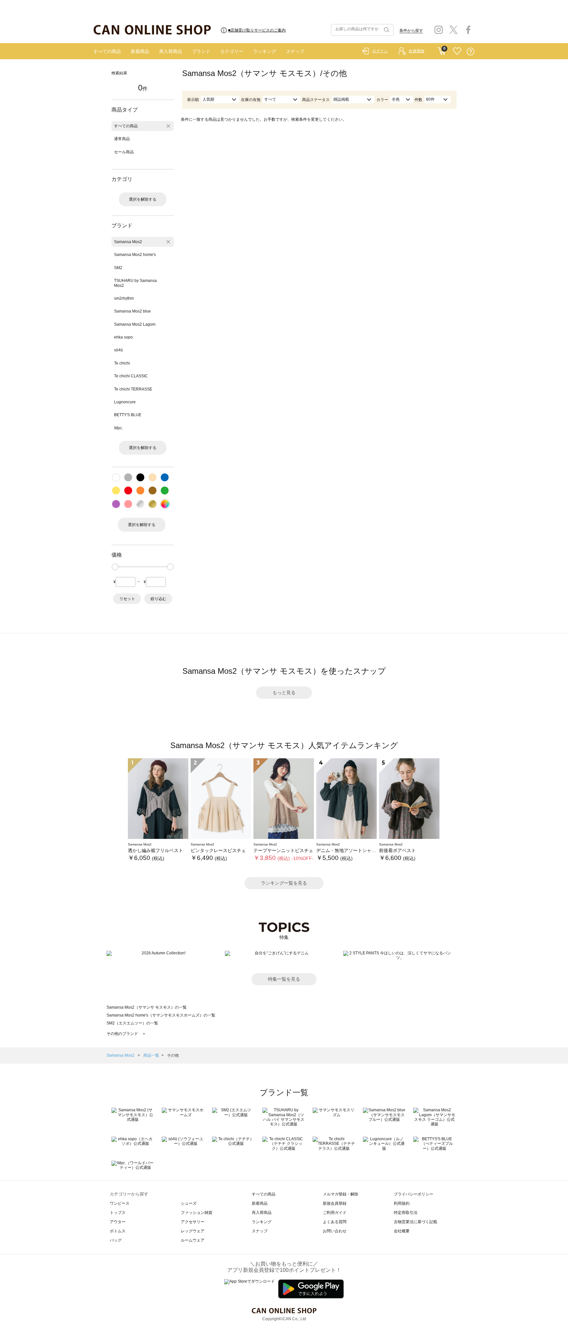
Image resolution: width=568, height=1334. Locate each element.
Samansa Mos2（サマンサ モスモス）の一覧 (146, 1007)
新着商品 (140, 51)
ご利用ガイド (334, 1212)
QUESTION (470, 51)
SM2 (118, 267)
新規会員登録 (334, 1203)
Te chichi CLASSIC (131, 376)
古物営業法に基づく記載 (415, 1222)
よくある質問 (334, 1222)
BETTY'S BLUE (127, 415)
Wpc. (118, 428)
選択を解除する (142, 199)
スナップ (295, 51)
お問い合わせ (334, 1231)
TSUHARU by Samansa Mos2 (135, 283)
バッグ (116, 1240)
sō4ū (118, 350)
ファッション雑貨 (196, 1212)
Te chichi (122, 363)
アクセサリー (192, 1222)
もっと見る (284, 692)
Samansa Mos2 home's (135, 254)
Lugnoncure (125, 402)
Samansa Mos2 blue (132, 311)
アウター (118, 1222)
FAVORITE (457, 51)
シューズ (189, 1203)
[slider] (115, 567)
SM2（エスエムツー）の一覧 (132, 1023)
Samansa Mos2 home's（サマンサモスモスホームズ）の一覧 (160, 1015)
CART (442, 49)
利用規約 (402, 1203)
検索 (386, 30)
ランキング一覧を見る (284, 883)
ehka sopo (123, 337)
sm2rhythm (124, 298)
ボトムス (118, 1231)
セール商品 (124, 152)
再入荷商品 (170, 51)
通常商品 (122, 139)
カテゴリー (231, 51)
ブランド (201, 51)
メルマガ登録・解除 (340, 1194)
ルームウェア (192, 1240)
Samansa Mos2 (128, 241)
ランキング (264, 51)
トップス (118, 1212)
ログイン (380, 51)
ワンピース (120, 1203)
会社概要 (402, 1231)
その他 (173, 1055)
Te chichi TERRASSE (133, 389)
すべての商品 (107, 51)
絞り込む (158, 598)
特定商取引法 (405, 1212)
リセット (127, 598)
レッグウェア (192, 1231)
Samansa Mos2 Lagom (134, 324)
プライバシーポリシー (413, 1194)
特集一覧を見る (284, 979)
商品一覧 (151, 1055)
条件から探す (411, 30)
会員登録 (416, 51)
